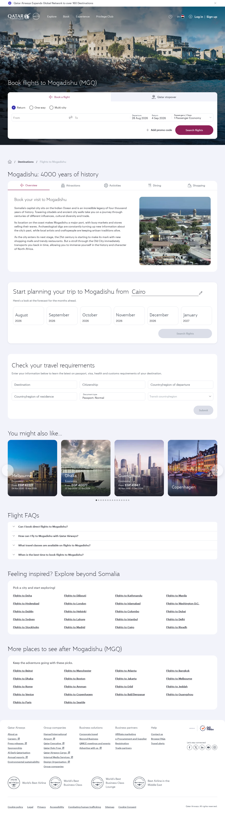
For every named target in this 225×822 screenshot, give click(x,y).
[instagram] (214, 747)
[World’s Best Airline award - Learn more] (14, 783)
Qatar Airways (16, 727)
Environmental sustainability (24, 761)
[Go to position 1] (96, 500)
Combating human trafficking (84, 807)
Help (154, 727)
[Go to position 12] (121, 500)
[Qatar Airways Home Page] (19, 16)
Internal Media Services (57, 757)
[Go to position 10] (117, 500)
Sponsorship (15, 748)
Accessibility (57, 807)
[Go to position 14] (126, 500)
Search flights (185, 333)
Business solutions (91, 727)
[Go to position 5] (105, 500)
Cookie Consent (127, 807)
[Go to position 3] (101, 500)
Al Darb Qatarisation (19, 752)
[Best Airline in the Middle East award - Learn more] (139, 783)
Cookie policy (15, 807)
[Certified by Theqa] (201, 730)
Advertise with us (88, 748)
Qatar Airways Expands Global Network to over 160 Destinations (53, 3)
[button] (114, 526)
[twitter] (195, 747)
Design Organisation (55, 761)
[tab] (29, 185)
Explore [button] (51, 16)
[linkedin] (202, 747)
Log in (199, 16)
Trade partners (123, 748)
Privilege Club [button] (104, 16)
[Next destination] (217, 470)
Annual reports (16, 757)
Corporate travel (88, 734)
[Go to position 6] (108, 500)
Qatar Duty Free (52, 748)
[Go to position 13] (124, 500)
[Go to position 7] (110, 500)
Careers (12, 738)
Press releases (16, 743)
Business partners (126, 727)
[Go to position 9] (114, 500)
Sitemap (109, 807)
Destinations (26, 161)
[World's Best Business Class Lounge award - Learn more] (97, 783)
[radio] (28, 316)
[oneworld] (36, 16)
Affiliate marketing (125, 734)
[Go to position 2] (98, 500)
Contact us (157, 734)
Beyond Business (88, 738)
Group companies (55, 727)
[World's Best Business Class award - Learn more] (55, 783)
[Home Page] (10, 162)
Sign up (212, 16)
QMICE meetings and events (94, 743)
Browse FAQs (158, 738)
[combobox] (165, 292)
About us (12, 734)
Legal (30, 807)
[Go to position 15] (128, 500)
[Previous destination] (8, 470)
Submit (203, 410)
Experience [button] (83, 16)
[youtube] (208, 747)
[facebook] (189, 747)
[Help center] (170, 16)
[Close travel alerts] (215, 3)
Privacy (41, 807)
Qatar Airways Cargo (55, 752)
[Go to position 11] (119, 500)
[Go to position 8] (112, 500)
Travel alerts (158, 743)
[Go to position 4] (103, 500)
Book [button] (66, 16)
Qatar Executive (52, 743)
